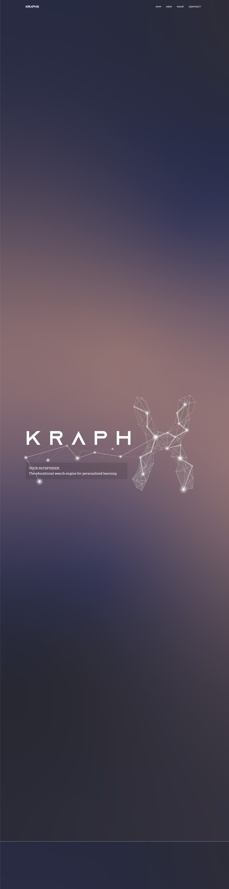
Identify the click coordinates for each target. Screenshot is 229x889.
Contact (195, 7)
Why (159, 7)
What (180, 7)
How (169, 7)
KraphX (32, 6)
